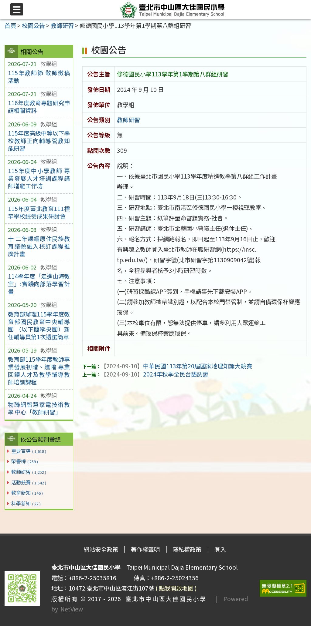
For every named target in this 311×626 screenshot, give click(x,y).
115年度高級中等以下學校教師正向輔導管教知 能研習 (39, 140)
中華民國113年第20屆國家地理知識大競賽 (176, 366)
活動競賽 (28, 482)
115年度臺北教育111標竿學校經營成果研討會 (39, 212)
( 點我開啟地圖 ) (176, 588)
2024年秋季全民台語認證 (154, 374)
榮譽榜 (24, 461)
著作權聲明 (145, 549)
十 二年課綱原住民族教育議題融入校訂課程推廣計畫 (39, 246)
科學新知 (26, 503)
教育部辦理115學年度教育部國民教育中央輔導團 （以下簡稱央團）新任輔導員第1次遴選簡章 (39, 325)
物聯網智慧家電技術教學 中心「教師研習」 (39, 408)
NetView (71, 609)
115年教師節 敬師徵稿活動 (39, 77)
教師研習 (28, 471)
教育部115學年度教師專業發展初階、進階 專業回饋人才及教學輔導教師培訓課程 (39, 370)
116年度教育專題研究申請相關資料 (39, 107)
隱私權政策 (187, 549)
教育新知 (27, 492)
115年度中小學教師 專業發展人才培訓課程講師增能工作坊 (39, 178)
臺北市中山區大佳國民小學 (164, 598)
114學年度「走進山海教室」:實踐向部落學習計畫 (39, 284)
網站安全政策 (101, 549)
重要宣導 (28, 450)
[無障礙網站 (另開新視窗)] (283, 588)
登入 (220, 549)
